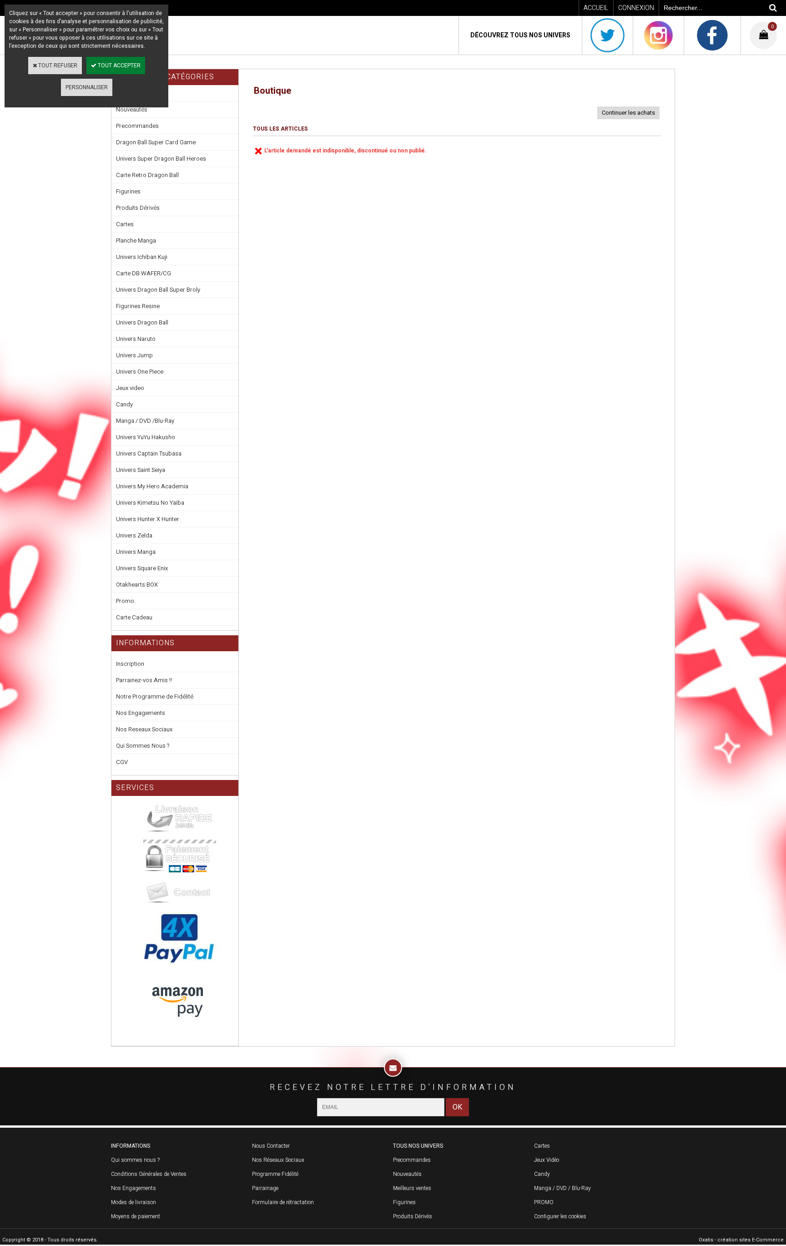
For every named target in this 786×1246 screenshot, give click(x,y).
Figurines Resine (138, 306)
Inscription (130, 663)
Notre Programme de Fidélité (154, 696)
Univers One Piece (139, 371)
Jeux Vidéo (546, 1160)
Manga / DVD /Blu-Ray (145, 420)
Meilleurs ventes (412, 1188)
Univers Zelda (134, 535)
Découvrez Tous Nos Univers (520, 35)
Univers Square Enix (142, 568)
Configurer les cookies (560, 1216)
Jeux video (130, 388)
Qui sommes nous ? (135, 1160)
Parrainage (265, 1188)
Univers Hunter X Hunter (147, 519)
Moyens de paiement (135, 1216)
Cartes (125, 224)
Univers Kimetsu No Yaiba (150, 502)
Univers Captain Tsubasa (148, 453)
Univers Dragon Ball (142, 322)
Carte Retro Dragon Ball (147, 175)
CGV (122, 762)
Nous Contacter (271, 1146)
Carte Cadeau (134, 617)
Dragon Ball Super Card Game (156, 142)
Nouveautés (407, 1174)
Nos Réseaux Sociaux (278, 1160)
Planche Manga (136, 240)
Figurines (128, 191)
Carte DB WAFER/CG (143, 273)
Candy (124, 404)
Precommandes (137, 126)
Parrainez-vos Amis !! (144, 680)
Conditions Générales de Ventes (148, 1174)
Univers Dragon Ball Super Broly (158, 289)
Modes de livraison (133, 1202)
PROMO (544, 1202)
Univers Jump (134, 355)
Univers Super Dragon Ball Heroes (161, 158)
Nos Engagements (140, 713)
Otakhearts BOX (137, 584)
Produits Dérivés (138, 207)
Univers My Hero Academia (152, 486)
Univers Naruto (136, 338)
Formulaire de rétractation (283, 1202)
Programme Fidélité (275, 1174)
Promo (125, 601)
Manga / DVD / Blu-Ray (562, 1188)
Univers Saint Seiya (140, 470)
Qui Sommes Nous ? (142, 745)
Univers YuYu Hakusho (145, 437)
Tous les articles (280, 129)
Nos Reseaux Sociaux (144, 729)
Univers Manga (136, 551)
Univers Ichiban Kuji (141, 257)
